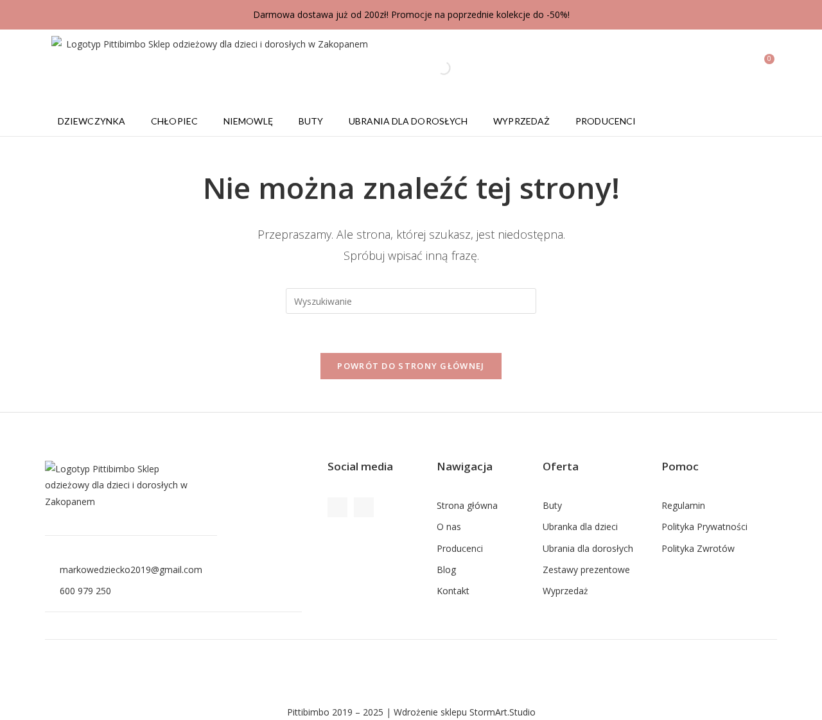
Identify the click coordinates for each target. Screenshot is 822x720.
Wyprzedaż (521, 121)
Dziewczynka (91, 121)
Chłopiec (174, 121)
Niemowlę (248, 121)
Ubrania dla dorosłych (408, 121)
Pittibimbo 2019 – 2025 (335, 712)
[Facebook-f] (337, 507)
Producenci (605, 121)
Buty (311, 121)
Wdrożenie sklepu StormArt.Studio (465, 712)
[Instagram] (364, 507)
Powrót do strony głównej (410, 366)
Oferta (561, 466)
